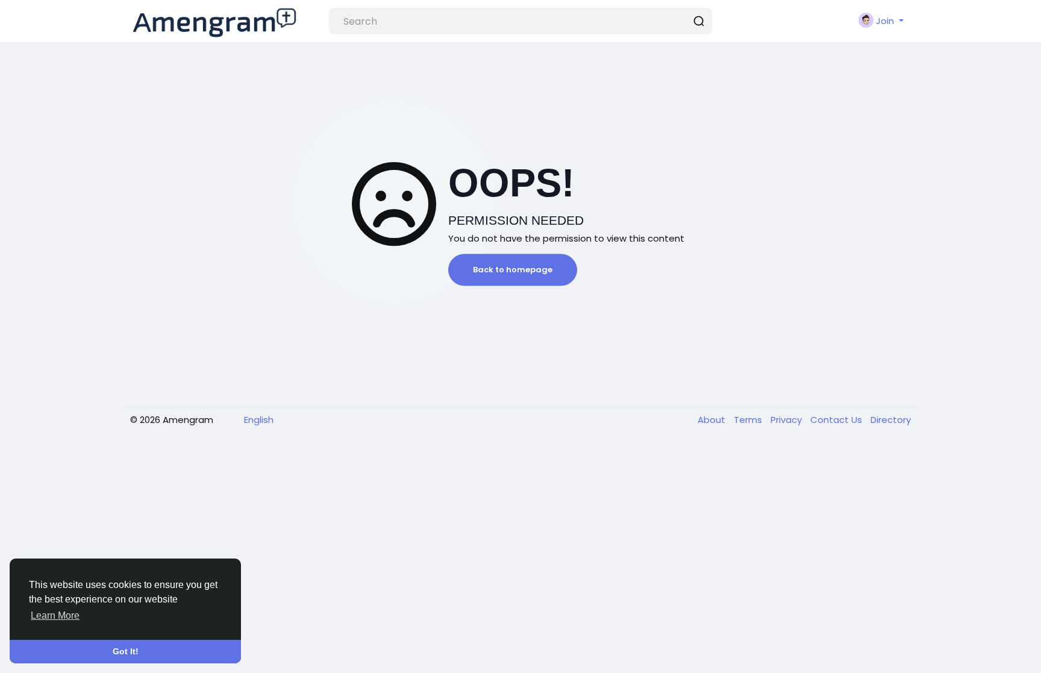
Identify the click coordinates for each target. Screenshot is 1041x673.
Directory (891, 419)
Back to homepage (512, 269)
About (713, 419)
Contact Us (837, 419)
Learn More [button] (55, 615)
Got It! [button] (126, 651)
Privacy (787, 419)
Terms (749, 419)
